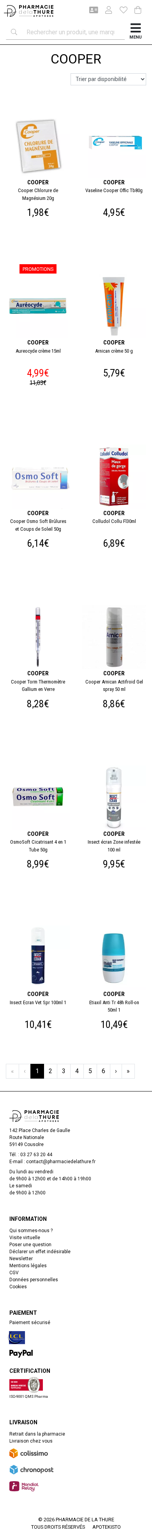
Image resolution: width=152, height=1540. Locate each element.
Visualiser (41, 111)
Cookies (18, 1286)
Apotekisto (106, 1527)
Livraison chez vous (31, 1441)
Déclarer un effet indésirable (40, 1251)
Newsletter (21, 1258)
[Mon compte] (105, 11)
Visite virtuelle (24, 1237)
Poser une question (30, 1244)
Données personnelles (33, 1279)
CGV (14, 1272)
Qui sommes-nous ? (31, 1230)
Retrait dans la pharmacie (37, 1434)
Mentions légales (28, 1265)
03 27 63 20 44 (36, 1154)
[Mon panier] (137, 10)
